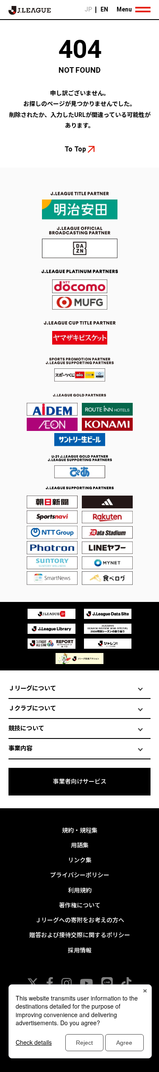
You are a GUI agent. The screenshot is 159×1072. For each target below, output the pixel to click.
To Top (75, 149)
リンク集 (80, 860)
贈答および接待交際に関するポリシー (79, 935)
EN (104, 9)
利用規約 (80, 890)
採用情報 (80, 950)
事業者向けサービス (79, 781)
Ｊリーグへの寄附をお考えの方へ (79, 920)
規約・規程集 (80, 830)
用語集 (80, 845)
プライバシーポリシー (79, 875)
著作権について (79, 905)
